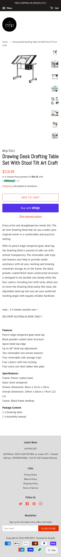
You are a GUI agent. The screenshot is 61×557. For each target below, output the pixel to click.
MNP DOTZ (30, 537)
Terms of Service (30, 487)
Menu (9, 8)
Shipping (7, 186)
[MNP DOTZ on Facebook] (27, 504)
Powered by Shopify (45, 537)
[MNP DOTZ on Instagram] (40, 504)
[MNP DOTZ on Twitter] (20, 504)
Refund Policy (30, 479)
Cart (56, 8)
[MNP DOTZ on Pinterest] (34, 504)
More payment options (30, 216)
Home (5, 41)
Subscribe (48, 529)
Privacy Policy (30, 474)
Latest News (30, 442)
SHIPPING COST (30, 448)
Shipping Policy (30, 483)
